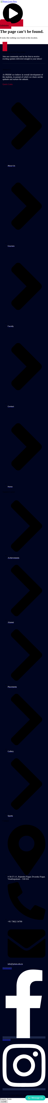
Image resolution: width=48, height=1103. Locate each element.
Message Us (37, 1098)
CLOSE (4, 1102)
